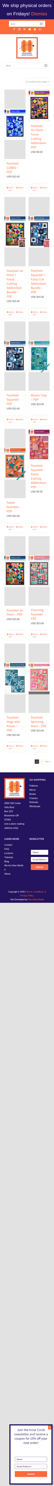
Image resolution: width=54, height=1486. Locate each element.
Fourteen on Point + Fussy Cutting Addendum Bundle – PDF (15, 284)
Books (32, 794)
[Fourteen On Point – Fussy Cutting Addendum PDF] (39, 105)
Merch (32, 790)
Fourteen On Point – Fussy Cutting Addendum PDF (38, 137)
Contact (8, 845)
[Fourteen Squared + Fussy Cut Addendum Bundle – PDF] (39, 231)
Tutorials (8, 857)
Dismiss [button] (39, 13)
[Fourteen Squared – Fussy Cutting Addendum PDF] (39, 445)
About (7, 874)
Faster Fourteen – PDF (14, 507)
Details (20, 188)
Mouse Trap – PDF (39, 397)
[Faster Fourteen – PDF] (14, 463)
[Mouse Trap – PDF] (39, 356)
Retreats (33, 802)
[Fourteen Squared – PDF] (14, 356)
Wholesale (34, 806)
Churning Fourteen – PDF (38, 614)
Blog (6, 861)
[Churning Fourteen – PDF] (39, 571)
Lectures (8, 853)
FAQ (6, 849)
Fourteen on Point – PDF (15, 612)
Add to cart (11, 189)
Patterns (33, 786)
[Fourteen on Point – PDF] (14, 571)
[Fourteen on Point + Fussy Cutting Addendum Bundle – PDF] (14, 231)
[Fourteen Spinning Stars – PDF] (39, 678)
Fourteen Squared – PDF (14, 400)
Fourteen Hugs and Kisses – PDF (13, 724)
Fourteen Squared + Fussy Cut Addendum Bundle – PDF (38, 282)
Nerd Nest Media (36, 899)
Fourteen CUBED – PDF (13, 168)
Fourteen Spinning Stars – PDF (39, 722)
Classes (33, 798)
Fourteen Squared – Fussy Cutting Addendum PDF (38, 477)
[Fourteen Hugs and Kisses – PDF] (14, 678)
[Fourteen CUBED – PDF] (14, 124)
